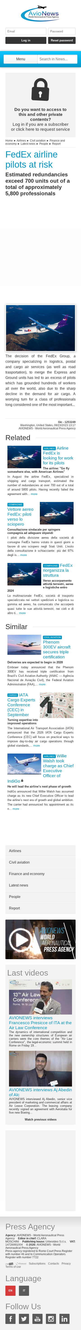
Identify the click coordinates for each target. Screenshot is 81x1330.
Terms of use (13, 1266)
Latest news (28, 143)
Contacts (53, 1263)
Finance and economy (27, 874)
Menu (20, 59)
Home (9, 140)
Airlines (21, 140)
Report (56, 143)
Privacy (66, 1263)
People (43, 143)
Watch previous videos (40, 1119)
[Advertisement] (40, 258)
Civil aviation (38, 140)
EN (10, 1290)
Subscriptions (37, 1263)
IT (24, 1290)
